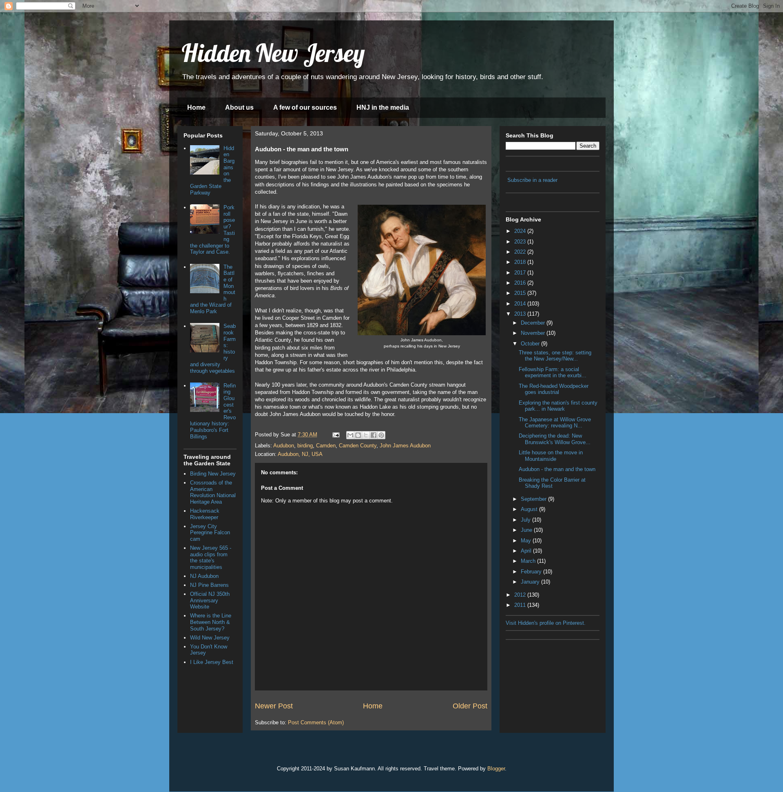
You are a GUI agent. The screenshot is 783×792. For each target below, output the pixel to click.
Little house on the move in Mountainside (551, 455)
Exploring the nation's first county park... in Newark (558, 406)
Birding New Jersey (213, 474)
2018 (520, 262)
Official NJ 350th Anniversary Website (210, 600)
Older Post (470, 706)
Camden (326, 445)
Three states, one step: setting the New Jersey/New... (555, 356)
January (531, 582)
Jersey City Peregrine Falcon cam (210, 532)
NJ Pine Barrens (209, 585)
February (532, 572)
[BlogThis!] (358, 435)
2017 (520, 273)
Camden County (357, 445)
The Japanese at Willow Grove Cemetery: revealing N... (555, 422)
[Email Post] (335, 434)
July (526, 520)
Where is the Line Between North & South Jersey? (210, 622)
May (527, 541)
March (529, 561)
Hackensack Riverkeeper (204, 514)
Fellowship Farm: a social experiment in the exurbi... (552, 372)
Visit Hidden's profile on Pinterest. (546, 623)
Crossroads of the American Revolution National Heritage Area (213, 492)
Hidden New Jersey (273, 53)
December (533, 323)
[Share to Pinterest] (381, 435)
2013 (520, 314)
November (533, 333)
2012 (520, 595)
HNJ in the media (382, 107)
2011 (520, 605)
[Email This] (350, 435)
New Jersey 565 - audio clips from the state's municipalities (210, 557)
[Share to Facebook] (373, 435)
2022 (520, 252)
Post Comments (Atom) (316, 722)
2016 (520, 283)
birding (305, 445)
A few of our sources (305, 107)
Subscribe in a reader (532, 180)
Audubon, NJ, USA (300, 454)
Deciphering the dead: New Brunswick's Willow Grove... (555, 439)
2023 (520, 242)
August (530, 509)
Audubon (283, 445)
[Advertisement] (546, 685)
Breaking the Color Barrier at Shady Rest (552, 483)
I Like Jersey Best (211, 662)
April (527, 551)
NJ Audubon (204, 576)
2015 (520, 293)
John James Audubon (405, 445)
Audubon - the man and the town (557, 469)
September (534, 499)
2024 (520, 231)
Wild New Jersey (210, 638)
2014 (520, 304)
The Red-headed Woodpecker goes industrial (553, 389)
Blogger (496, 768)
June (527, 530)
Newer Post (274, 706)
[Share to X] (366, 435)
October (531, 344)
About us (239, 107)
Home (196, 107)
